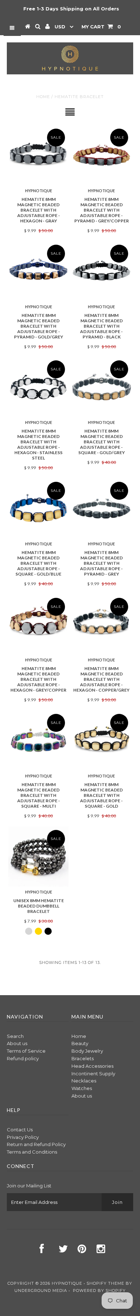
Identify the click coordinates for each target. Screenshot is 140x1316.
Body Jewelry (87, 1051)
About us (17, 1043)
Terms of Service (26, 1051)
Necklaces (83, 1081)
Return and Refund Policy (36, 1144)
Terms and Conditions (32, 1152)
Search (15, 1036)
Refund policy (23, 1058)
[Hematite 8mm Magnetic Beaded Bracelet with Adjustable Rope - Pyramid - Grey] (101, 508)
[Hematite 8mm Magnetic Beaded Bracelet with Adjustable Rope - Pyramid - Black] (101, 271)
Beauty (79, 1043)
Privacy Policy (23, 1137)
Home (43, 96)
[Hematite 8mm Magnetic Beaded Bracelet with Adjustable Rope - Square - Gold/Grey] (101, 387)
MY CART (101, 26)
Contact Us (20, 1129)
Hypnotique (67, 1283)
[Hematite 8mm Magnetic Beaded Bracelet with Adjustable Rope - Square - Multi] (38, 740)
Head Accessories (92, 1066)
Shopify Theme (105, 1283)
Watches (81, 1088)
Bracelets (82, 1058)
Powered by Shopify (99, 1290)
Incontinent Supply (93, 1073)
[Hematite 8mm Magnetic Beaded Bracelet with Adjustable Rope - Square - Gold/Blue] (38, 508)
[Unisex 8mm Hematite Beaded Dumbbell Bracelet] (38, 856)
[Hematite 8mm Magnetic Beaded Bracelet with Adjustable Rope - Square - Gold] (101, 740)
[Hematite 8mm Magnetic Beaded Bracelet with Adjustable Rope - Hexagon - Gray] (38, 155)
